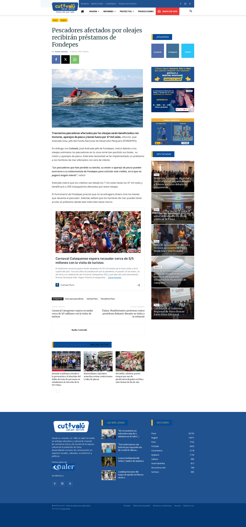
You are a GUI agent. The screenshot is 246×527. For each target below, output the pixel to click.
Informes (108, 11)
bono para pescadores (74, 299)
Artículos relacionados (72, 344)
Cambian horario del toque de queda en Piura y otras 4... (131, 475)
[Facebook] (180, 4)
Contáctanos (111, 3)
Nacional (158, 267)
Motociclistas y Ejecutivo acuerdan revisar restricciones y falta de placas (98, 376)
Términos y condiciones (162, 506)
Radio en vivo (188, 506)
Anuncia (177, 506)
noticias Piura (92, 299)
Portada (127, 506)
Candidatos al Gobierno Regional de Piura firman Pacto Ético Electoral (169, 311)
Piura (55, 20)
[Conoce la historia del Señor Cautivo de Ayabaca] (109, 462)
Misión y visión (97, 3)
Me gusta (157, 45)
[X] (190, 4)
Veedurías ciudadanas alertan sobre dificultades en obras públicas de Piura (172, 216)
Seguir (173, 45)
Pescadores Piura (108, 299)
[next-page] (58, 391)
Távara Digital (65, 508)
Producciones (146, 11)
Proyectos (126, 11)
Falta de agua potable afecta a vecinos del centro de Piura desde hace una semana (172, 248)
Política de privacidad (141, 506)
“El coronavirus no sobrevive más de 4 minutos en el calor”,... (128, 433)
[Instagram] (185, 4)
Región (93, 11)
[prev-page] (53, 391)
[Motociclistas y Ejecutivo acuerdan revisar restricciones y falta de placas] (98, 361)
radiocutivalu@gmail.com (75, 475)
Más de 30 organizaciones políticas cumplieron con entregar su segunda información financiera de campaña (170, 276)
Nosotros (85, 3)
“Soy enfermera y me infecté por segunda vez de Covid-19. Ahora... (130, 447)
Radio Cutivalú (61, 51)
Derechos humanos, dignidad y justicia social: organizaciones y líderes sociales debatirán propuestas (173, 183)
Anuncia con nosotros (127, 3)
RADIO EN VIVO (169, 11)
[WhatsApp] (75, 59)
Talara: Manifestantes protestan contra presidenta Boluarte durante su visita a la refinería (123, 313)
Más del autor (99, 344)
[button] (190, 11)
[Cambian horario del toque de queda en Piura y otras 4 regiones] (109, 475)
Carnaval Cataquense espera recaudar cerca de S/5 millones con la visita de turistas (72, 313)
